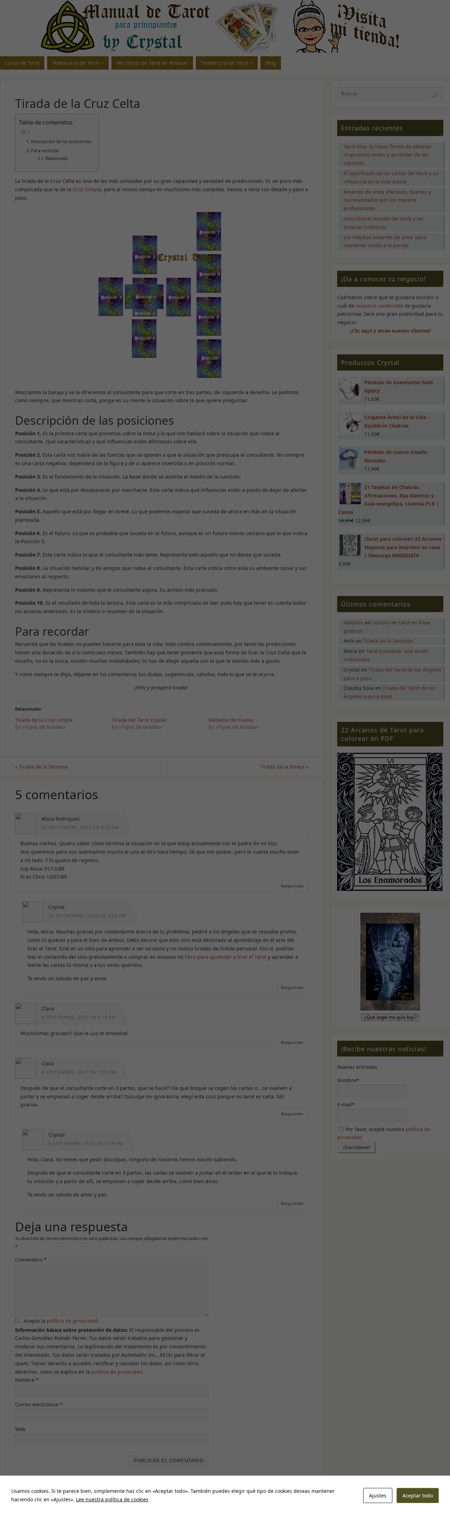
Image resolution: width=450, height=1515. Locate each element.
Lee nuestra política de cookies (112, 1499)
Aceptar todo (418, 1495)
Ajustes (377, 1495)
